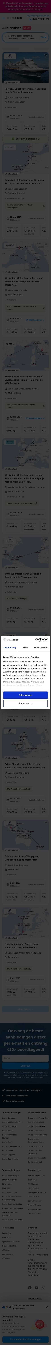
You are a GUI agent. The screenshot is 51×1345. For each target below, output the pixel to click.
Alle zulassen (25, 695)
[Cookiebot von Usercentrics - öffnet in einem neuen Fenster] (36, 640)
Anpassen (24, 703)
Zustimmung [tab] (9, 647)
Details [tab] (25, 647)
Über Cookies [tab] (41, 647)
